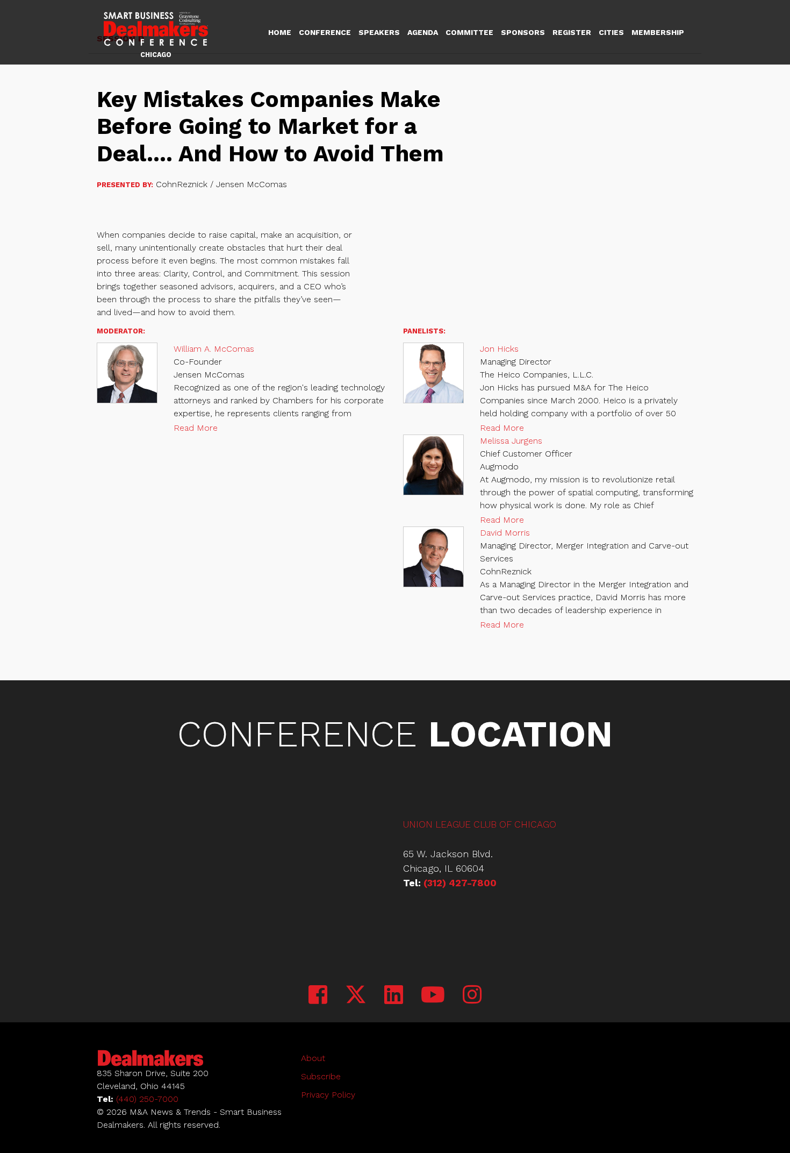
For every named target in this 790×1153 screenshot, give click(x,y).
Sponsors (523, 32)
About (313, 1058)
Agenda (422, 32)
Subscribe (321, 1076)
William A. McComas (214, 349)
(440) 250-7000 (147, 1099)
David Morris (505, 533)
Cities (611, 32)
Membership (657, 32)
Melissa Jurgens (511, 441)
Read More (196, 428)
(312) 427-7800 (460, 882)
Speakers (379, 32)
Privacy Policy (328, 1095)
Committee (469, 32)
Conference (325, 32)
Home (279, 32)
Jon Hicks (499, 349)
